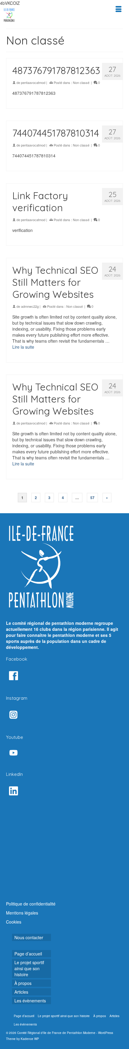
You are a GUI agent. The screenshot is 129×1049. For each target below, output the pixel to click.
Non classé (81, 82)
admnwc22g (30, 306)
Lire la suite (23, 347)
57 (92, 497)
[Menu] (118, 9)
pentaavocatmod (33, 82)
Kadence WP (30, 1039)
